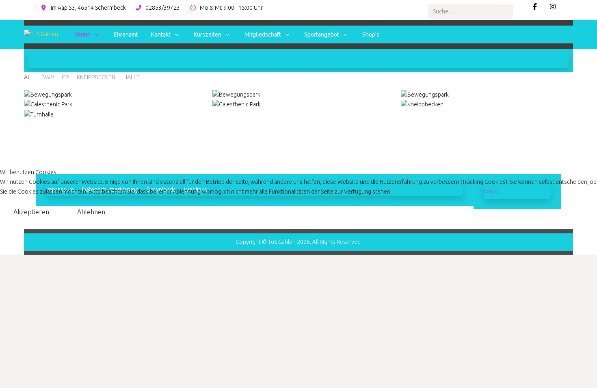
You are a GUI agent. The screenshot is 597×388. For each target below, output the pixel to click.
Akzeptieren (31, 212)
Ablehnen (91, 212)
